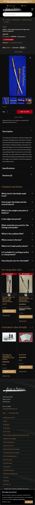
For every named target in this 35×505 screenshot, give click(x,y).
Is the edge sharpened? (11, 219)
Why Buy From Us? (9, 417)
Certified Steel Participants (11, 452)
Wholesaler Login (13, 413)
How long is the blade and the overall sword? (13, 203)
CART (25, 6)
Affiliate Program (9, 470)
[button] (17, 37)
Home (3, 19)
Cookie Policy (8, 463)
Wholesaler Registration (11, 473)
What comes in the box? (11, 240)
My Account (11, 6)
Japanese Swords (27, 20)
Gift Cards (7, 431)
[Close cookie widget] (29, 502)
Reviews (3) (7, 175)
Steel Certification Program (12, 449)
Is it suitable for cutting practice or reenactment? (15, 253)
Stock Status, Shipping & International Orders (16, 435)
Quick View (7, 315)
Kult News (7, 428)
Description (7, 131)
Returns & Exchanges (10, 438)
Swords (8, 20)
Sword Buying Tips (9, 442)
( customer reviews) (16, 42)
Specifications (8, 168)
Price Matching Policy (10, 456)
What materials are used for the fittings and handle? (15, 226)
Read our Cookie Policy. (19, 499)
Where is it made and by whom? (14, 246)
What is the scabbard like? (12, 233)
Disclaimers (7, 466)
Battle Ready (9, 274)
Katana (6, 22)
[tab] (17, 131)
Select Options (27, 316)
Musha (4, 26)
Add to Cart (10, 311)
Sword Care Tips (9, 445)
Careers (6, 477)
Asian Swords (16, 20)
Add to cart (24, 111)
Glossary (6, 424)
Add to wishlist (18, 51)
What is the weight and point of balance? (14, 211)
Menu (33, 9)
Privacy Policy (8, 459)
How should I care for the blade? (15, 261)
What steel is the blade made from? (13, 194)
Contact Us (7, 484)
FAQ (5, 421)
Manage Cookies (6, 501)
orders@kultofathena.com (10, 408)
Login (4, 413)
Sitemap (6, 480)
